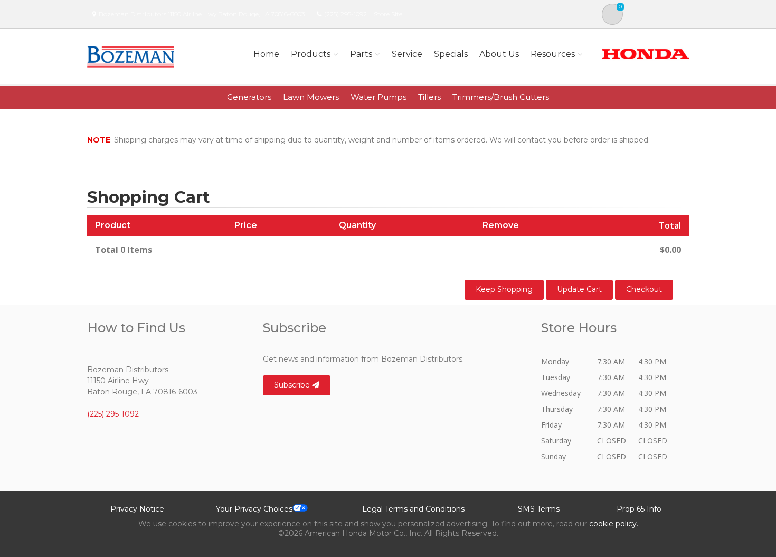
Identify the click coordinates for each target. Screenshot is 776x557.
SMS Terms (539, 509)
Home (266, 54)
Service (407, 54)
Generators (249, 97)
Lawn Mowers (311, 97)
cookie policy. (613, 523)
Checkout (644, 289)
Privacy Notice (137, 509)
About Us (499, 54)
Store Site (388, 14)
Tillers (429, 97)
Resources (553, 54)
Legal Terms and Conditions (413, 509)
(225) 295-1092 (345, 14)
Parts (361, 54)
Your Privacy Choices (254, 509)
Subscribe (293, 385)
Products (310, 54)
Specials (451, 54)
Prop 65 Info (639, 509)
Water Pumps (378, 97)
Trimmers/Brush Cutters (500, 97)
